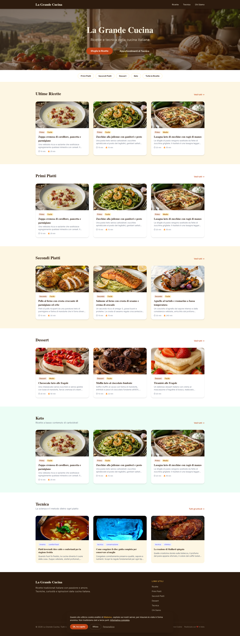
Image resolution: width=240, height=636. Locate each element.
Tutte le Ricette (152, 76)
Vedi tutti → (199, 94)
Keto (136, 76)
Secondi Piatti (105, 76)
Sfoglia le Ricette (99, 50)
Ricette (175, 4)
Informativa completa (119, 620)
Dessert (122, 76)
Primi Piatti (86, 76)
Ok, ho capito (79, 626)
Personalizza (108, 626)
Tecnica (186, 4)
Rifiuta (95, 626)
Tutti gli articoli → (196, 509)
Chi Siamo (199, 4)
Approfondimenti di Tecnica (134, 51)
